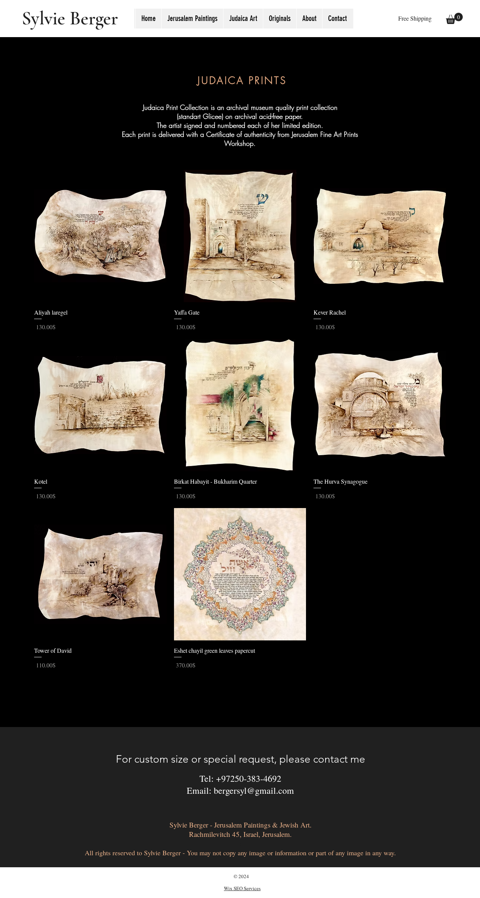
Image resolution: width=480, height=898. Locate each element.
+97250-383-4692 (248, 778)
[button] (243, 18)
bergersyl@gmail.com (254, 790)
